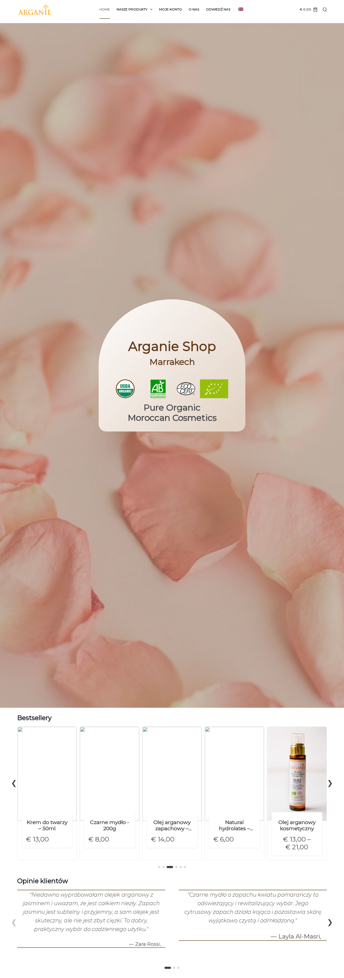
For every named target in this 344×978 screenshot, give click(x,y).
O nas (194, 9)
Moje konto (170, 9)
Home (104, 9)
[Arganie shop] (172, 365)
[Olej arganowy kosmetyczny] (296, 729)
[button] (14, 783)
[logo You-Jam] (34, 9)
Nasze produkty (132, 9)
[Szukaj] (325, 10)
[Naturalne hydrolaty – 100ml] (234, 729)
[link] (47, 793)
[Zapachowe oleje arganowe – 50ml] (172, 729)
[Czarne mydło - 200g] (109, 729)
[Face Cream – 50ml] (47, 729)
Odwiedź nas (218, 9)
